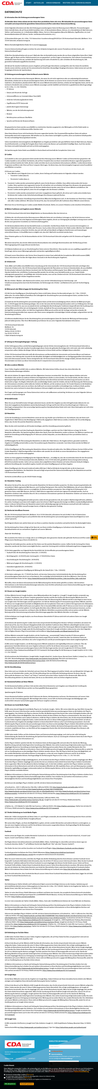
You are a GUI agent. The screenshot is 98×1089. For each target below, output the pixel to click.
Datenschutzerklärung (81, 1071)
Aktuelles (39, 3)
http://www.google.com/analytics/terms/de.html (42, 658)
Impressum (43, 45)
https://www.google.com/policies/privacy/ (34, 1027)
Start (28, 3)
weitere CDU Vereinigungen (77, 3)
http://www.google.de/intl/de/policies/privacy (20, 663)
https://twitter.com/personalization (23, 897)
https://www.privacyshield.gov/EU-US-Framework (72, 793)
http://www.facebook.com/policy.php (65, 787)
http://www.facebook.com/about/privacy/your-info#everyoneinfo (44, 918)
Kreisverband (53, 3)
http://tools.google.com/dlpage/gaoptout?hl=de (63, 631)
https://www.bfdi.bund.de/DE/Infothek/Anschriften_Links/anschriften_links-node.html (57, 578)
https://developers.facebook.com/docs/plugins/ (68, 848)
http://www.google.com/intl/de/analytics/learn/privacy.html (25, 661)
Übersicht (30, 1074)
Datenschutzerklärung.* (67, 1058)
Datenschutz (21, 1058)
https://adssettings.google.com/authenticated (71, 1027)
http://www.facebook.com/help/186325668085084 (45, 789)
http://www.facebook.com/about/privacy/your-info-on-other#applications (29, 791)
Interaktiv (31, 7)
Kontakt (32, 1058)
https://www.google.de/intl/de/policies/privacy (33, 968)
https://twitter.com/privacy (66, 806)
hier (40, 477)
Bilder (42, 7)
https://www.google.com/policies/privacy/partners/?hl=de (24, 800)
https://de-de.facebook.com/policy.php (76, 869)
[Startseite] (20, 1044)
